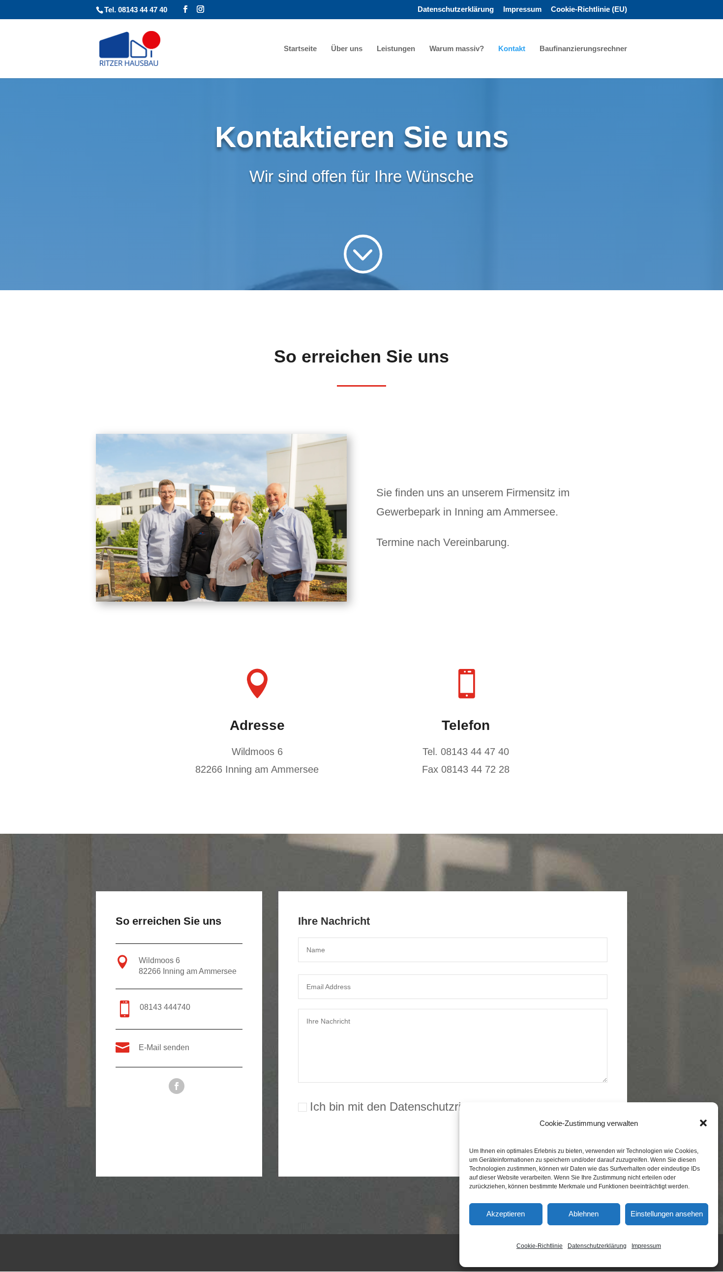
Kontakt (511, 49)
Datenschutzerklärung (597, 1245)
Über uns (346, 49)
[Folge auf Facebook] (176, 1086)
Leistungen (396, 49)
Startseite (300, 49)
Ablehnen (584, 1214)
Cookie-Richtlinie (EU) (589, 9)
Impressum (646, 1245)
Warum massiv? (456, 49)
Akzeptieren (505, 1214)
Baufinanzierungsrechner (583, 49)
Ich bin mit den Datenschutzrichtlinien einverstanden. (446, 1106)
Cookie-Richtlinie (539, 1245)
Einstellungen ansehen (667, 1214)
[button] (703, 1123)
